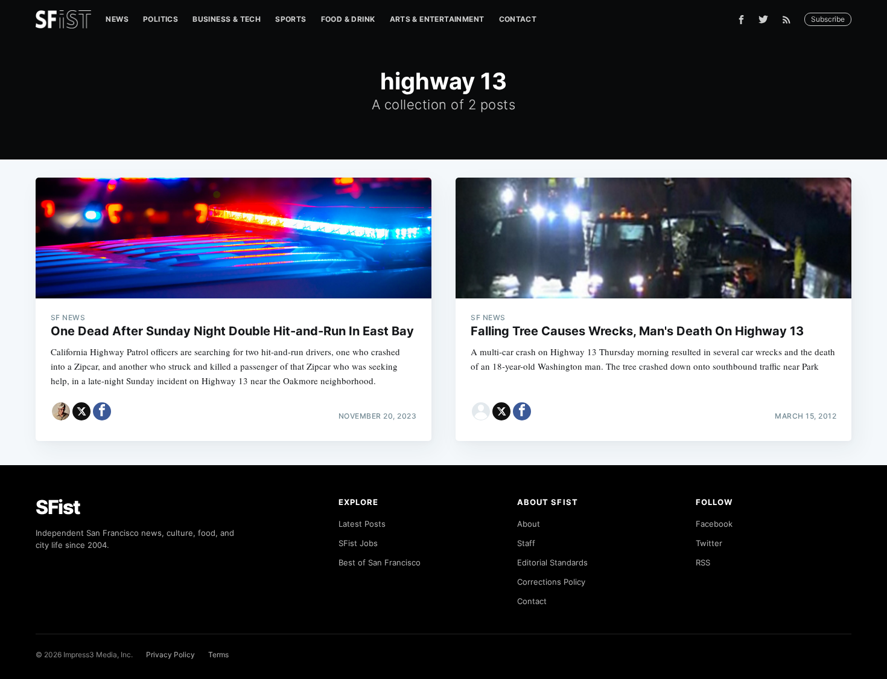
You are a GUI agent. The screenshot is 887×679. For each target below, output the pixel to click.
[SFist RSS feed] (789, 19)
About (528, 524)
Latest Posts (362, 524)
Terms (218, 654)
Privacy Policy (170, 654)
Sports (290, 19)
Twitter (709, 543)
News (117, 19)
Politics (160, 19)
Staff (526, 543)
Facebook (714, 524)
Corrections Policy (551, 582)
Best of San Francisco (380, 562)
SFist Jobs (358, 543)
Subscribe (828, 19)
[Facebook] (741, 19)
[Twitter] (763, 19)
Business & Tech (226, 19)
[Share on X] (81, 411)
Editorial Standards (552, 562)
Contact (518, 19)
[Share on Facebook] (102, 411)
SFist (58, 507)
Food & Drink (348, 19)
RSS (703, 562)
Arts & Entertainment (437, 19)
